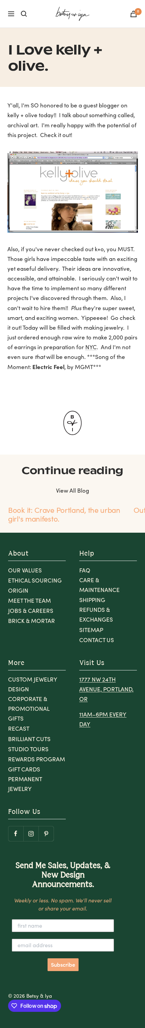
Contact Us (96, 640)
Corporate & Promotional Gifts (28, 708)
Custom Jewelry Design (32, 684)
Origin (18, 590)
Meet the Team (29, 600)
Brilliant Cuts (29, 739)
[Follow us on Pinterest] (46, 833)
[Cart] (133, 14)
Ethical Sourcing (35, 580)
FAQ (84, 570)
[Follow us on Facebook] (15, 833)
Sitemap (91, 630)
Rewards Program (36, 759)
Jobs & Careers (30, 611)
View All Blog (72, 490)
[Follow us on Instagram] (30, 833)
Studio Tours (28, 749)
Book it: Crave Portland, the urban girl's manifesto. (64, 514)
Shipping (92, 600)
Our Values (25, 570)
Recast (18, 728)
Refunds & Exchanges (96, 614)
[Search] (24, 14)
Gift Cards (24, 769)
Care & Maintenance (99, 585)
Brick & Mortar (31, 621)
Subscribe (63, 964)
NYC (91, 347)
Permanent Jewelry (25, 784)
